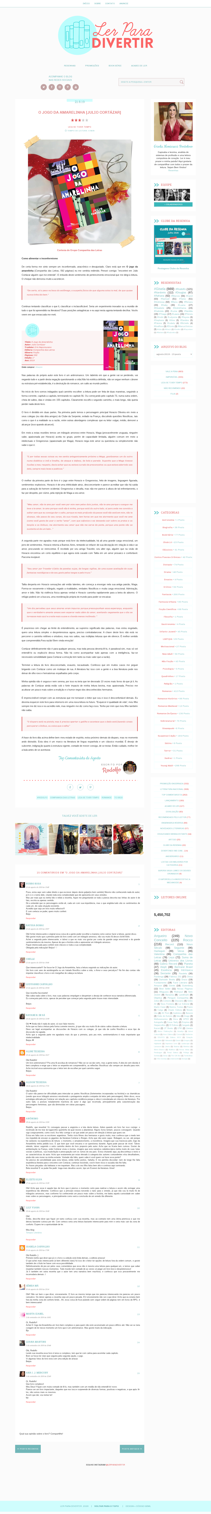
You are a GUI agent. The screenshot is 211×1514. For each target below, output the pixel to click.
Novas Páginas (185, 988)
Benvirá (189, 1013)
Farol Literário (180, 982)
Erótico (167, 587)
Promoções (92, 65)
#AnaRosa (158, 326)
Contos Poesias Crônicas (167, 557)
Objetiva (158, 998)
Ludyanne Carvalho (39, 984)
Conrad (179, 1034)
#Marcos (175, 296)
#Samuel (165, 299)
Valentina (159, 954)
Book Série (115, 65)
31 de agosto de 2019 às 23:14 (37, 1289)
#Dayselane (188, 329)
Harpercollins (160, 1025)
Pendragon (158, 1052)
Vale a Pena (172, 371)
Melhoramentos (161, 1019)
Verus (180, 951)
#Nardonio (160, 292)
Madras (176, 1046)
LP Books (168, 1028)
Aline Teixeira (35, 1051)
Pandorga (159, 976)
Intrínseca (187, 970)
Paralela (183, 973)
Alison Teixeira (36, 1082)
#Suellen (177, 329)
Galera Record (168, 963)
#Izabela (171, 323)
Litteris (167, 1046)
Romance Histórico (167, 698)
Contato (110, 3)
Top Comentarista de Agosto (80, 758)
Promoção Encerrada (171, 783)
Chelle (30, 958)
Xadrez (168, 758)
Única (190, 976)
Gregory (187, 1040)
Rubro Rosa (33, 883)
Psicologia (168, 669)
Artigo (172, 839)
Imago (187, 1016)
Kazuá (157, 1028)
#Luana (181, 305)
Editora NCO (175, 1037)
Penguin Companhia (178, 998)
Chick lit (167, 542)
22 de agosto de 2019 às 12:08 (37, 1018)
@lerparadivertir (115, 1465)
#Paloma (158, 323)
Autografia (158, 1022)
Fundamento (160, 982)
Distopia (167, 564)
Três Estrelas (162, 1059)
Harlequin (159, 951)
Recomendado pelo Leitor (172, 817)
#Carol (189, 296)
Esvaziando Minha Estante (172, 834)
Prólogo (186, 1052)
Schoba (157, 1056)
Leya (171, 957)
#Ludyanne (172, 317)
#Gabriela (159, 311)
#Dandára (184, 320)
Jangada (186, 1025)
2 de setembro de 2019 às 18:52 (38, 1317)
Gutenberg (187, 985)
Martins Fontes (176, 1007)
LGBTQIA (167, 639)
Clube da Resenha (172, 845)
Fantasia (166, 594)
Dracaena (179, 1001)
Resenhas (70, 65)
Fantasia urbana (167, 602)
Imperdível (172, 377)
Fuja (173, 393)
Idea (178, 1016)
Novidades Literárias (172, 828)
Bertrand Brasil (184, 967)
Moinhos (186, 1046)
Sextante (165, 973)
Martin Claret (160, 1007)
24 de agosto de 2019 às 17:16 (37, 1086)
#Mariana (160, 332)
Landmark (184, 994)
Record (169, 944)
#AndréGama (179, 308)
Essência (166, 970)
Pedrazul (178, 992)
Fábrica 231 (175, 976)
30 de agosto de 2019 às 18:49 (37, 1211)
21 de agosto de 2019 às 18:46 (37, 962)
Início (86, 3)
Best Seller (165, 988)
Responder (31, 918)
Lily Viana (33, 1207)
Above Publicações (165, 1031)
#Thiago (163, 314)
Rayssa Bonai (35, 925)
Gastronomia (168, 624)
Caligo (160, 1010)
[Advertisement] (173, 453)
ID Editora (173, 1025)
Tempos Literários (34, 1233)
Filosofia (168, 616)
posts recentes (28, 1449)
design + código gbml (138, 1506)
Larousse (157, 1046)
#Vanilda (188, 311)
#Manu (174, 302)
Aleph (163, 967)
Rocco (188, 940)
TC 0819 (118, 797)
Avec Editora (168, 1034)
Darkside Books (167, 979)
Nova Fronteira (167, 1004)
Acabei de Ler (139, 65)
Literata (189, 1028)
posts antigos (131, 1449)
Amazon (39, 367)
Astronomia (168, 520)
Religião (168, 683)
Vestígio (185, 1059)
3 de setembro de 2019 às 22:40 (38, 1376)
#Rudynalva (171, 332)
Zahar (156, 1001)
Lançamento (172, 800)
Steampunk (168, 728)
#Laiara (175, 314)
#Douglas (180, 292)
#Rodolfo (42, 797)
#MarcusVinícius (185, 326)
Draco (184, 979)
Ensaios (168, 579)
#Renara (188, 302)
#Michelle (184, 323)
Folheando (168, 1040)
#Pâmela (189, 314)
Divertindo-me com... (172, 850)
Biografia (167, 527)
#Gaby (164, 305)
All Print (165, 1013)
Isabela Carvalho (38, 1246)
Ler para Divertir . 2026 (74, 1506)
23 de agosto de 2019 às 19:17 (37, 1055)
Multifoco (172, 1050)
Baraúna (169, 994)
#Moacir (168, 329)
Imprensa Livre (171, 1043)
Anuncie (123, 3)
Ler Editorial (183, 1004)
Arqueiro (160, 936)
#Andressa (159, 302)
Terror (167, 750)
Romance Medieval (167, 706)
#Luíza (174, 311)
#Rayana (185, 317)
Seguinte (179, 947)
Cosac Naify (172, 1022)
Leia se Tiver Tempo (88, 797)
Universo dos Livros (180, 960)
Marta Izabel (35, 1313)
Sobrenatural (167, 721)
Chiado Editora (175, 1010)
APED (186, 1019)
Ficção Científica (167, 609)
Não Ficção (167, 661)
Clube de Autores (165, 1016)
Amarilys (180, 1031)
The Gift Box (176, 1056)
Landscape (185, 1043)
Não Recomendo (172, 388)
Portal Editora (172, 1052)
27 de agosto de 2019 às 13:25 (37, 1183)
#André (160, 317)
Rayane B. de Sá (35, 1015)
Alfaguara (164, 992)
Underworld (174, 1059)
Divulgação (172, 811)
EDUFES (161, 1037)
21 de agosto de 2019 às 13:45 (37, 887)
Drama (167, 572)
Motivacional (167, 646)
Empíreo (186, 1022)
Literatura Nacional (171, 789)
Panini (190, 1007)
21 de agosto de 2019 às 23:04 (37, 988)
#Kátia (159, 329)
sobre (159, 194)
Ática (175, 1019)
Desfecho (189, 1034)
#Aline (172, 320)
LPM (179, 1028)
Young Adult (167, 765)
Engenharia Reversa (172, 823)
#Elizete (170, 326)
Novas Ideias (184, 1050)
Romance (107, 797)
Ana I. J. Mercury (37, 1372)
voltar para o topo (106, 1506)
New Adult (167, 654)
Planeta (188, 963)
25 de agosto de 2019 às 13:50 (37, 1122)
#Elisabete (159, 308)
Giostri (177, 1040)
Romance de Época (167, 713)
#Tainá (182, 299)
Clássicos (167, 549)
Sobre (97, 3)
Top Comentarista (172, 794)
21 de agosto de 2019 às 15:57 (37, 929)
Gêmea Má (32, 1285)
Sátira (168, 743)
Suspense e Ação (167, 736)
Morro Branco (159, 1050)
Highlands (157, 1043)
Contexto (167, 1001)
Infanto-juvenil (167, 631)
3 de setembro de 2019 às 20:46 (38, 1345)
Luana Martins (36, 1341)
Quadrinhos (167, 676)
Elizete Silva (34, 1179)
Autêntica (177, 1013)
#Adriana (159, 295)
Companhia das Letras (62, 797)
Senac (165, 1056)
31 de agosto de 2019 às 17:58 (37, 1250)
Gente (172, 985)
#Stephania (159, 320)
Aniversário (172, 856)
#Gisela (159, 289)
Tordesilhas (188, 1056)
